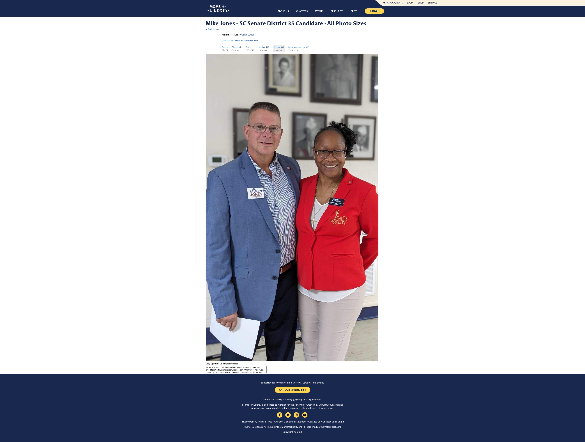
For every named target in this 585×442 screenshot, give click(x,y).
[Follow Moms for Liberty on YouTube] (304, 415)
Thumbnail (236, 47)
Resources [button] (337, 11)
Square (225, 47)
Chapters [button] (302, 11)
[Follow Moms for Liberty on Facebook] (279, 415)
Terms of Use (265, 421)
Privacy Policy (248, 421)
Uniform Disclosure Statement (290, 421)
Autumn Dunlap (247, 35)
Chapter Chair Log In (333, 421)
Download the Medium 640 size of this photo (240, 41)
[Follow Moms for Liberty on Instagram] (296, 415)
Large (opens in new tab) (298, 47)
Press (354, 11)
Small (248, 47)
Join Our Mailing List (292, 390)
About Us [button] (283, 11)
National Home (394, 3)
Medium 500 (264, 47)
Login (410, 3)
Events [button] (319, 11)
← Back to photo (212, 29)
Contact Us (314, 421)
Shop (421, 3)
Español (432, 3)
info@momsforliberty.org (288, 427)
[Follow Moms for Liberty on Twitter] (288, 415)
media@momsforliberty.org (326, 427)
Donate (374, 11)
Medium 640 (278, 47)
